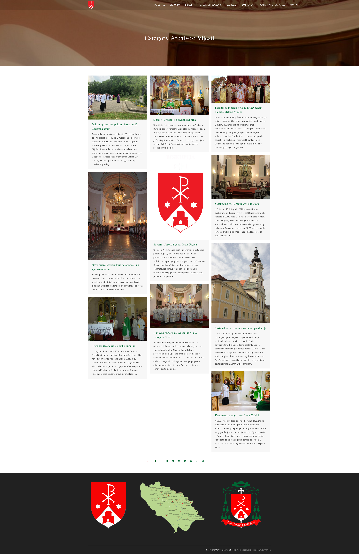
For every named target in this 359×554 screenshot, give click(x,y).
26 (179, 461)
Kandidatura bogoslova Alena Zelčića (237, 415)
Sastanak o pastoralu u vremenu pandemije (240, 328)
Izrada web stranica (262, 550)
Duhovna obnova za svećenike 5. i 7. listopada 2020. (175, 335)
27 (185, 461)
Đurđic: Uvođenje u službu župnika (174, 119)
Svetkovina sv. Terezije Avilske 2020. (237, 204)
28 (191, 461)
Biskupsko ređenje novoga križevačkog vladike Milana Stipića (238, 110)
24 (166, 461)
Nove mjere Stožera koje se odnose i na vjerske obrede (115, 267)
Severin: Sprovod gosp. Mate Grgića (175, 244)
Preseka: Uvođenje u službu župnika (113, 346)
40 (203, 461)
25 (173, 461)
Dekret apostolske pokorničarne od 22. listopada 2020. (115, 126)
